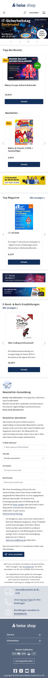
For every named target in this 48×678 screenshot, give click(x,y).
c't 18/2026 (13, 233)
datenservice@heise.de (16, 540)
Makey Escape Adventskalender (20, 85)
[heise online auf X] (21, 671)
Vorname (7, 465)
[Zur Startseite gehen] (24, 5)
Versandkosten (28, 567)
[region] (24, 80)
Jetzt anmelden (15, 554)
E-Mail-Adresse (10, 442)
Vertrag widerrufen (24, 661)
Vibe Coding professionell (20, 343)
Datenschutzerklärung (13, 513)
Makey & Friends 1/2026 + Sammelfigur (20, 149)
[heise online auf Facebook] (15, 671)
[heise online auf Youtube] (27, 671)
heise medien (18, 504)
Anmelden (34, 12)
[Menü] (5, 12)
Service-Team (26, 599)
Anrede (6, 453)
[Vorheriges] (3, 143)
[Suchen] (25, 12)
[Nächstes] (45, 143)
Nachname (8, 478)
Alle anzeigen (36, 197)
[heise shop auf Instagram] (33, 671)
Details (24, 101)
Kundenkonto (20, 613)
